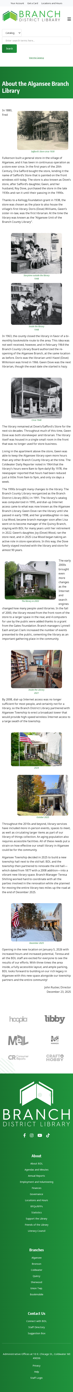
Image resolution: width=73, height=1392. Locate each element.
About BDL (36, 1163)
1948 (36, 278)
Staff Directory (36, 1327)
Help (36, 1371)
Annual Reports (36, 1175)
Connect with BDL (36, 1321)
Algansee (37, 1257)
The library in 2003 (30, 601)
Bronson (36, 1263)
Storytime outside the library (37, 275)
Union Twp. (36, 1288)
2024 (36, 767)
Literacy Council (36, 1230)
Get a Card (32, 3)
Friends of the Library (36, 1224)
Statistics (36, 1212)
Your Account (17, 3)
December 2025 (36, 943)
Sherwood (36, 1282)
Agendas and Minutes (37, 1169)
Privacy (36, 1365)
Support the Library (36, 1218)
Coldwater (36, 1269)
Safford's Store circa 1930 (42, 151)
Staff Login (36, 1377)
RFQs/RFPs (36, 1206)
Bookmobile (36, 1294)
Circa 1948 (36, 420)
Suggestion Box (36, 1333)
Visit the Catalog (36, 57)
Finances (36, 1188)
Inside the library (36, 326)
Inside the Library (36, 689)
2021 (36, 693)
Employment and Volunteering (36, 1181)
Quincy (36, 1276)
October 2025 (42, 817)
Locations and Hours (51, 3)
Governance (36, 1194)
